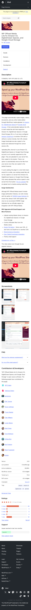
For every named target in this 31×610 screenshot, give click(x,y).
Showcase (19, 545)
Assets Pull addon (9, 227)
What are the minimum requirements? (12, 357)
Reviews (5, 57)
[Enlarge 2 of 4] (27, 291)
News (3, 548)
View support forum (7, 536)
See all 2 (27, 482)
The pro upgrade (21, 182)
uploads (27, 488)
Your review (5, 520)
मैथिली (6, 588)
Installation (6, 61)
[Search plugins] (18, 18)
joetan (7, 455)
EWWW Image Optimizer (20, 196)
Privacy (4, 554)
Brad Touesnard (9, 450)
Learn (3, 559)
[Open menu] (28, 2)
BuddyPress (6, 581)
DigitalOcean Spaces (10, 124)
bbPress (5, 578)
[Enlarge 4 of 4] (27, 323)
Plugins (18, 551)
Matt (4, 575)
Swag (18, 567)
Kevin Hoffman (9, 407)
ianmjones (8, 396)
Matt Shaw (8, 428)
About (3, 545)
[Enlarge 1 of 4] (13, 291)
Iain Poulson (8, 444)
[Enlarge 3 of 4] (13, 307)
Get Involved (20, 559)
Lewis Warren (9, 423)
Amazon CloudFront (7, 136)
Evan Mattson (9, 434)
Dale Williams (8, 417)
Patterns (18, 554)
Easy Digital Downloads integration (14, 234)
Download (5, 46)
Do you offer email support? (10, 362)
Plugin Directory (6, 7)
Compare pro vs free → (8, 240)
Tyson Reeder (9, 412)
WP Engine (7, 42)
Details (5, 53)
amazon (20, 485)
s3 (23, 488)
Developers (5, 565)
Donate (19, 565)
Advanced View (6, 493)
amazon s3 (26, 485)
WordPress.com (7, 573)
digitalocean (18, 488)
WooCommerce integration (12, 232)
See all (27, 520)
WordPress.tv (6, 567)
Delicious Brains (9, 391)
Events (18, 562)
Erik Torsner (8, 401)
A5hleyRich (8, 439)
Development (7, 65)
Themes (18, 548)
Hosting (4, 551)
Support (5, 69)
